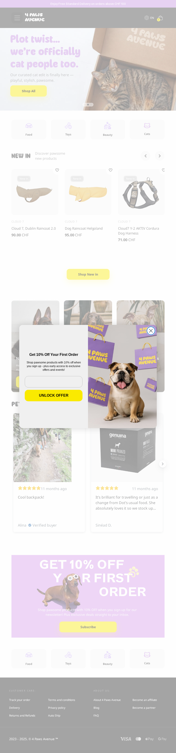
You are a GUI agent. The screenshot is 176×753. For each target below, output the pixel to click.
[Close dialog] (151, 331)
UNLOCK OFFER (54, 395)
